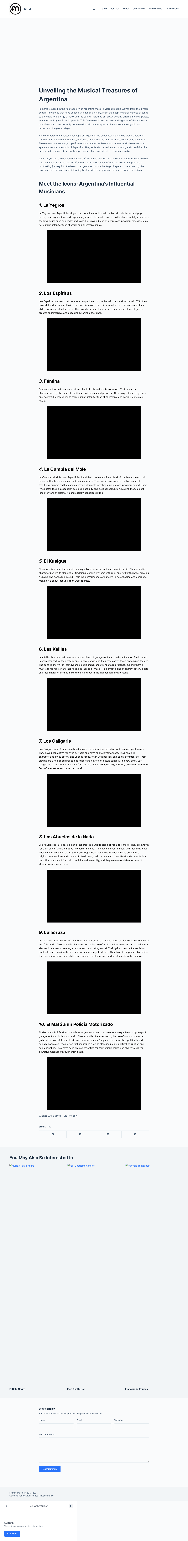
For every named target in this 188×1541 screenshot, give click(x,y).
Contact (114, 9)
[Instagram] (25, 9)
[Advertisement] (94, 39)
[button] (6, 1506)
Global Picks (155, 9)
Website (118, 1420)
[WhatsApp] (135, 1134)
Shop (104, 9)
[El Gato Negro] (36, 1274)
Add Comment (47, 1434)
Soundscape (139, 9)
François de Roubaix (136, 1389)
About (126, 9)
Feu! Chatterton (76, 1389)
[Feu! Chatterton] (94, 1274)
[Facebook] (53, 1134)
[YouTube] (30, 9)
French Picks (172, 9)
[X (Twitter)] (80, 1134)
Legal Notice (31, 1495)
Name (43, 1420)
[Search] (94, 9)
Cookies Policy (17, 1495)
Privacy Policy (46, 1495)
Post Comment (50, 1468)
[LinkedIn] (108, 1134)
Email (80, 1420)
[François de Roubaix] (152, 1274)
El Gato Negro (17, 1389)
